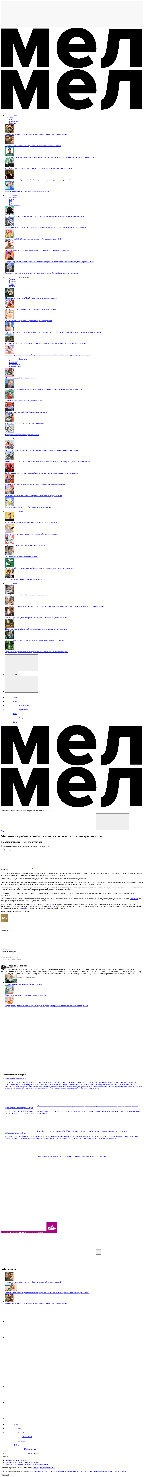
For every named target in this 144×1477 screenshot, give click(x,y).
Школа (11, 199)
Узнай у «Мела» (6, 949)
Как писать (13, 363)
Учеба (15, 195)
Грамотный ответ (15, 366)
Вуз (10, 203)
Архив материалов (32, 1453)
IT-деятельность (30, 1449)
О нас (16, 1424)
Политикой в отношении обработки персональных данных (105, 1471)
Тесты (15, 439)
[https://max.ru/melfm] (21, 1419)
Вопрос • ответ (24, 511)
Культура (12, 283)
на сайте (49, 906)
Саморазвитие (14, 205)
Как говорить (14, 361)
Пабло (16, 1445)
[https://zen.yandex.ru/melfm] (21, 1337)
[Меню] (21, 684)
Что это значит (14, 365)
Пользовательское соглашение (16, 1460)
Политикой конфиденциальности (70, 1471)
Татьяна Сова (17, 966)
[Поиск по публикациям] (21, 662)
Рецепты (12, 287)
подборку (25, 908)
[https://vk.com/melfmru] (21, 1354)
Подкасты (21, 1441)
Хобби (11, 285)
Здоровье (12, 123)
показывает (134, 899)
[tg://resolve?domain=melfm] (21, 1321)
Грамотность (23, 359)
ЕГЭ (10, 201)
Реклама (21, 1433)
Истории (12, 281)
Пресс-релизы (27, 1437)
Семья (15, 115)
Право (11, 119)
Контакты (21, 1428)
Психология (13, 121)
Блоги (15, 583)
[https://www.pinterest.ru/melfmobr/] (21, 1386)
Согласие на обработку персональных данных (22, 1462)
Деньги (12, 117)
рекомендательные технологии (44, 1468)
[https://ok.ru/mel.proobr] (21, 1402)
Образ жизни (24, 277)
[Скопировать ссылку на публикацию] (112, 821)
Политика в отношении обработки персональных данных (27, 1464)
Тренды (12, 279)
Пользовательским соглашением (45, 1471)
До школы (13, 197)
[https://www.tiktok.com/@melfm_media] (21, 1370)
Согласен (5, 1475)
